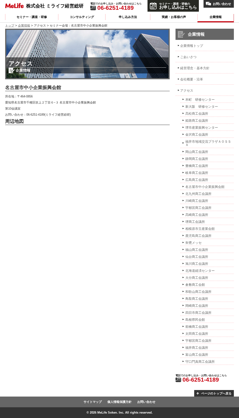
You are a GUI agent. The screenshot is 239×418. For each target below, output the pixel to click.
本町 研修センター (200, 99)
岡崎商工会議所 (196, 305)
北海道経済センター (200, 271)
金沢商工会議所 (196, 134)
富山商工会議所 (196, 354)
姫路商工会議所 (196, 120)
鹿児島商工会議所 (198, 236)
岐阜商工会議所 (196, 173)
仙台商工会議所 (196, 257)
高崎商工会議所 (196, 215)
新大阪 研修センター (201, 106)
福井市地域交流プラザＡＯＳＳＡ (208, 143)
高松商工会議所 (196, 113)
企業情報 (216, 17)
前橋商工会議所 (196, 326)
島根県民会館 (195, 319)
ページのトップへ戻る (216, 393)
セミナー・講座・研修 (32, 17)
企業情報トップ (191, 46)
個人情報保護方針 (119, 402)
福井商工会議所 (196, 347)
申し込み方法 (128, 17)
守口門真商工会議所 (200, 361)
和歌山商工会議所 (198, 292)
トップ (9, 25)
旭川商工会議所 (196, 264)
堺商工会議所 (195, 222)
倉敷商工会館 (195, 285)
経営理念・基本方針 (195, 68)
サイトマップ (93, 402)
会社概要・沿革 (191, 79)
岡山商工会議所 (196, 152)
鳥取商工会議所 (196, 299)
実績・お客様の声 (174, 17)
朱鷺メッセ (193, 243)
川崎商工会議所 (196, 201)
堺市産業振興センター (201, 127)
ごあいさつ (188, 57)
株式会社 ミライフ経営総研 (55, 5)
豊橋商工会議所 (196, 166)
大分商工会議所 (196, 278)
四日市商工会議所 (198, 312)
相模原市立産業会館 (200, 229)
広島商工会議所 (196, 180)
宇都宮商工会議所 (198, 208)
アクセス (186, 90)
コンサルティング (82, 17)
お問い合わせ (222, 4)
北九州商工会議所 (198, 194)
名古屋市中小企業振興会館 (205, 187)
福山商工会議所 (196, 250)
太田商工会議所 (196, 333)
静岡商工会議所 (196, 159)
